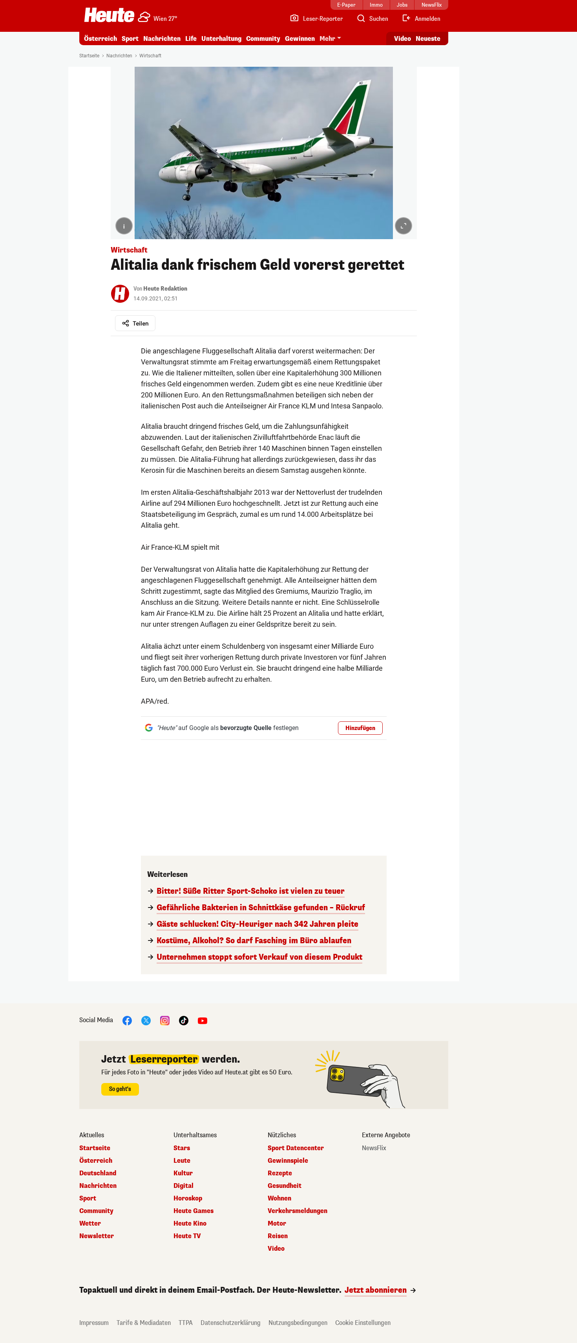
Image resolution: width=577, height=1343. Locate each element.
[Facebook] (127, 1020)
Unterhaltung (221, 39)
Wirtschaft (150, 56)
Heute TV (187, 1236)
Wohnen (279, 1198)
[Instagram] (165, 1020)
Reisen (278, 1236)
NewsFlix (374, 1148)
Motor (277, 1224)
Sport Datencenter (296, 1148)
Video (402, 39)
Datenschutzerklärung (231, 1323)
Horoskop (187, 1198)
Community (263, 39)
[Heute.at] (109, 14)
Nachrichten (119, 56)
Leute (181, 1161)
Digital (183, 1186)
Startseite (89, 56)
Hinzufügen (360, 728)
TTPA (186, 1323)
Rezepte (280, 1173)
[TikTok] (183, 1020)
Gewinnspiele (288, 1161)
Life (191, 39)
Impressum (94, 1323)
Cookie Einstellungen (363, 1323)
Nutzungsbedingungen (297, 1323)
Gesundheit (284, 1186)
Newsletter (96, 1236)
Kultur (183, 1173)
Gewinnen (300, 39)
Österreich (100, 39)
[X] (146, 1020)
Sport (130, 39)
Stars (181, 1148)
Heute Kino (189, 1224)
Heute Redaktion (165, 289)
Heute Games (193, 1211)
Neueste (428, 39)
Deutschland (97, 1173)
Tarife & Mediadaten (144, 1323)
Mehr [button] (327, 39)
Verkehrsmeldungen (297, 1211)
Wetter (90, 1224)
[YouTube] (202, 1020)
